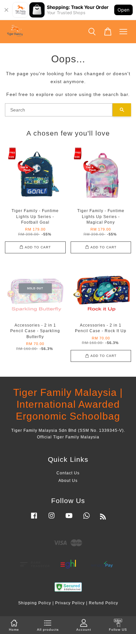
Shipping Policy (34, 603)
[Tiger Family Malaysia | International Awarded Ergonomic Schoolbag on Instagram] (51, 519)
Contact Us (68, 473)
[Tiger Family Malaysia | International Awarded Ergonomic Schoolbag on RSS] (103, 518)
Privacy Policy (70, 603)
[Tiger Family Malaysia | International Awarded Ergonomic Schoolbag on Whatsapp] (86, 519)
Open (123, 10)
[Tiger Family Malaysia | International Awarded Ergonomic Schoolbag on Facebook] (34, 519)
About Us (68, 480)
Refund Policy (103, 603)
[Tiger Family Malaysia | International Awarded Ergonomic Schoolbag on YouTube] (69, 519)
